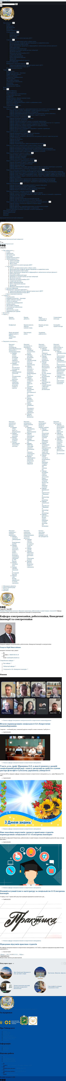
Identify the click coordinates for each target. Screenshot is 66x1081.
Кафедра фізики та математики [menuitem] (18, 130)
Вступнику (6, 1048)
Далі (22, 954)
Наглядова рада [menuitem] (10, 27)
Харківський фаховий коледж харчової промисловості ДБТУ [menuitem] (26, 65)
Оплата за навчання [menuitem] (11, 75)
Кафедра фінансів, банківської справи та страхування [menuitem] (24, 207)
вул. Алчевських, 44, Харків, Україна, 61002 (20, 1065)
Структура (6, 1040)
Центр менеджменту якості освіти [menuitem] (19, 44)
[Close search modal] (1, 2)
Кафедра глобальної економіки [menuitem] (18, 156)
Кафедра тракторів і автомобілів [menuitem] (18, 119)
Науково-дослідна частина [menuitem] (13, 99)
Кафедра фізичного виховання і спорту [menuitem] (20, 127)
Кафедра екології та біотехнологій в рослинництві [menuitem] (23, 189)
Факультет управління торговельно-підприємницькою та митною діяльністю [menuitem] (27, 202)
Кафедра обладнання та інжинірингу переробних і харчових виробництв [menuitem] (30, 128)
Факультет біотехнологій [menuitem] (13, 183)
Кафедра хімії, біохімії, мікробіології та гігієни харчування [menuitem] (26, 200)
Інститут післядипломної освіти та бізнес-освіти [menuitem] (23, 41)
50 (20, 954)
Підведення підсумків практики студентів (18, 944)
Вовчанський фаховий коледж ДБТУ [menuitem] (20, 66)
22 (16, 954)
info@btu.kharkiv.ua (12, 1074)
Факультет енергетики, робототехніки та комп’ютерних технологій (37, 611)
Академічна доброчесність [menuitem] (13, 105)
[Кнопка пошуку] (16, 4)
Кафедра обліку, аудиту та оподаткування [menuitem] (21, 154)
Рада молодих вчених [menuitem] (12, 104)
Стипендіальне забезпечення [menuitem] (14, 81)
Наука (5, 1056)
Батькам (5, 1050)
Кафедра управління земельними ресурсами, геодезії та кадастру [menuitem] (27, 115)
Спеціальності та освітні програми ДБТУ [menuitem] (21, 38)
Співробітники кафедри (6, 660)
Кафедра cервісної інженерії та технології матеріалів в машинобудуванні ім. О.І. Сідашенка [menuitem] (35, 122)
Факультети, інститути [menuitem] (9, 107)
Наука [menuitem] (5, 89)
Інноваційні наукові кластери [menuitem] (14, 101)
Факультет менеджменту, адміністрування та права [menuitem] (20, 160)
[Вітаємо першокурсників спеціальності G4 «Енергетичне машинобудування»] (31, 717)
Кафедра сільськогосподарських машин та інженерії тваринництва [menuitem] (28, 121)
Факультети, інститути (11, 611)
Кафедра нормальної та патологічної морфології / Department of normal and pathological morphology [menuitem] (36, 171)
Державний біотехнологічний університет (11, 217)
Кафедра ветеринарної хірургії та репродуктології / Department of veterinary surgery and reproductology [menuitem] (37, 173)
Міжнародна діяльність (9, 1061)
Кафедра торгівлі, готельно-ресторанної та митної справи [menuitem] (25, 203)
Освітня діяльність (8, 1036)
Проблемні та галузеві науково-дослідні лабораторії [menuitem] (24, 50)
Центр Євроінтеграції (9, 1059)
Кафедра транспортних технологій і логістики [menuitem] (22, 159)
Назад (2, 954)
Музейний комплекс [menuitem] (15, 51)
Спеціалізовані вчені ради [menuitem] (13, 95)
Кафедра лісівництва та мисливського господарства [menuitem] (24, 112)
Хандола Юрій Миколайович (10, 647)
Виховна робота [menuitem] (10, 78)
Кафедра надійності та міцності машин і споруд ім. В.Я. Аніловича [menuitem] (28, 124)
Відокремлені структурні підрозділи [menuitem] (16, 63)
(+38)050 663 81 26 (14, 654)
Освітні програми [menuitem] (14, 33)
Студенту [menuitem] (5, 70)
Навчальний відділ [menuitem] (15, 47)
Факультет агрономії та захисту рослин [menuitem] (17, 131)
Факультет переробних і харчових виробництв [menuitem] (19, 191)
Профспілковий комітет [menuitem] (12, 30)
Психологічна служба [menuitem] (12, 84)
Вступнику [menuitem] (6, 87)
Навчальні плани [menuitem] (14, 35)
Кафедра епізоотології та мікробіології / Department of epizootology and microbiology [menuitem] (32, 180)
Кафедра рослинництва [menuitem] (16, 139)
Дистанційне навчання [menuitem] (12, 80)
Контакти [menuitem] (5, 215)
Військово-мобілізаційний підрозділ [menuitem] (19, 60)
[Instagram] (3, 221)
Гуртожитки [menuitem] (9, 83)
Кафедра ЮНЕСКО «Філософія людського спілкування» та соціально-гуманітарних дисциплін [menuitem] (36, 166)
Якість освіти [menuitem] (13, 36)
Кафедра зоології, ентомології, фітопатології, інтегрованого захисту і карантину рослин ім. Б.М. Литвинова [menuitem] (47, 367)
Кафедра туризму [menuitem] (14, 205)
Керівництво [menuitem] (9, 26)
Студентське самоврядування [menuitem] (14, 77)
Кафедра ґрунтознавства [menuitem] (16, 142)
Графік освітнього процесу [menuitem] (13, 74)
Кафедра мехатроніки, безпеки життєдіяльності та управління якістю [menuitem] (29, 125)
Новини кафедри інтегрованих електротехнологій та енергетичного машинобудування (27, 720)
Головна (2, 611)
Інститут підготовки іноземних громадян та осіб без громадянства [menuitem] (24, 209)
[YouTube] (4, 221)
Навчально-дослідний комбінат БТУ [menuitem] (19, 53)
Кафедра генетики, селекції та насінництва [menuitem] (21, 134)
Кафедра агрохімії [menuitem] (14, 140)
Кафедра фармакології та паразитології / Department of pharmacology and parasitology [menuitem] (32, 178)
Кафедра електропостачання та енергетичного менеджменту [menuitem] (26, 147)
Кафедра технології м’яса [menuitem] (17, 197)
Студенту (5, 1047)
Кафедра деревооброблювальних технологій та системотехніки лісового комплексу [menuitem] (33, 113)
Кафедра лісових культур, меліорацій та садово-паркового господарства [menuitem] (29, 110)
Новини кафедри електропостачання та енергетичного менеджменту (22, 762)
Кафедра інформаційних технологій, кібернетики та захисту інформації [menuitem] (29, 168)
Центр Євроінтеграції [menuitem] (9, 212)
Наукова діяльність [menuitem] (11, 92)
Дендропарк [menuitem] (13, 59)
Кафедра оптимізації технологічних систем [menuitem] (21, 118)
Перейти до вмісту (5, 0)
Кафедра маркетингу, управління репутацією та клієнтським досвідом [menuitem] (29, 206)
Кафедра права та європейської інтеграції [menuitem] (21, 163)
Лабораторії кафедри (9, 666)
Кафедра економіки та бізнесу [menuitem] (18, 157)
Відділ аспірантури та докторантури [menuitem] (16, 93)
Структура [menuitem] (9, 40)
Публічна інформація (9, 1038)
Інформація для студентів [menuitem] (13, 86)
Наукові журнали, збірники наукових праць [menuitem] (18, 98)
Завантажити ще (5, 956)
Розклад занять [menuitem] (10, 71)
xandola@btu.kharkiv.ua (13, 657)
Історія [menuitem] (8, 24)
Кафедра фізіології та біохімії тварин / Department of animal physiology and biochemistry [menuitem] (33, 181)
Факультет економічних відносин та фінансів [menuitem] (18, 153)
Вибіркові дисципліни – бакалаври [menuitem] (16, 73)
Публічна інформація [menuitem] (12, 61)
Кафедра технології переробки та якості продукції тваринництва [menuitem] (27, 188)
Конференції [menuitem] (9, 96)
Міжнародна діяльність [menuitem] (9, 210)
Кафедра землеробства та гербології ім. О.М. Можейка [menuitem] (25, 133)
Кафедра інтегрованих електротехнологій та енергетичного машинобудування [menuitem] (31, 148)
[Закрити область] (1, 6)
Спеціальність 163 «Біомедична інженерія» (15, 669)
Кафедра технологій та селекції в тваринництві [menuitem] (23, 186)
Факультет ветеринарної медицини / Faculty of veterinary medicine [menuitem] (24, 170)
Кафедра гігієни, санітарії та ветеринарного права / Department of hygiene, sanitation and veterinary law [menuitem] (37, 174)
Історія (5, 1031)
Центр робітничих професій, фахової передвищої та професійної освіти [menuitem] (29, 43)
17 (8, 954)
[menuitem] (13, 23)
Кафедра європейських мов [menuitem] (17, 165)
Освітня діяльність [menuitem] (11, 32)
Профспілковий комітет (9, 1037)
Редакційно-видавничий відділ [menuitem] (18, 48)
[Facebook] (1, 221)
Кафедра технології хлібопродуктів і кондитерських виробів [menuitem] (26, 193)
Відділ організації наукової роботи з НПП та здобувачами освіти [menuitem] (24, 102)
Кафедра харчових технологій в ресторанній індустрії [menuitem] (24, 198)
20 (13, 954)
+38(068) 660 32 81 (21, 1068)
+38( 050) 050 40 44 (20, 1071)
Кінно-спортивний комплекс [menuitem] (18, 57)
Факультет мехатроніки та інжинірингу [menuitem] (17, 116)
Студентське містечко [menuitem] (15, 54)
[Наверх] (0, 222)
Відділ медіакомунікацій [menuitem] (16, 56)
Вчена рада (6, 1034)
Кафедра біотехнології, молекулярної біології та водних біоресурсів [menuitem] (28, 185)
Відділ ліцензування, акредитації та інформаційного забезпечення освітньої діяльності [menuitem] (33, 46)
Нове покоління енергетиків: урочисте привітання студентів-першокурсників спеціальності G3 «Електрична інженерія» (27, 833)
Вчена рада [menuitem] (9, 29)
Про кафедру (6, 663)
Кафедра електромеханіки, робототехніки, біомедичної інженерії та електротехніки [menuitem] (32, 149)
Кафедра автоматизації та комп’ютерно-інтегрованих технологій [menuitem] (27, 151)
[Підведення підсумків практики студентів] (31, 938)
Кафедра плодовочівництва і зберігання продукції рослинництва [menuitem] (27, 143)
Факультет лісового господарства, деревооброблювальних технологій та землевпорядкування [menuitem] (32, 109)
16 (7, 954)
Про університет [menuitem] (7, 23)
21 (15, 954)
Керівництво (6, 1033)
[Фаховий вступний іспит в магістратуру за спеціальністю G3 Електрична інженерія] (31, 885)
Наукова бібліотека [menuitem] (11, 90)
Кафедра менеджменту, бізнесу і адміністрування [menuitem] (23, 162)
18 (10, 954)
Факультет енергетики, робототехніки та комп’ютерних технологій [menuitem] (24, 145)
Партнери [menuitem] (6, 213)
